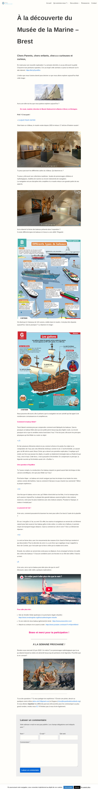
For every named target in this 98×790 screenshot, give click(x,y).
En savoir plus (85, 787)
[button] (67, 3)
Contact (94, 3)
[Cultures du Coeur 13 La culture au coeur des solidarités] (7, 3)
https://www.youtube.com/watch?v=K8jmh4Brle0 (62, 624)
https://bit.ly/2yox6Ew (33, 70)
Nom (22, 734)
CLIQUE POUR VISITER (26, 120)
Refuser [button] (77, 787)
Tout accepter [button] (68, 787)
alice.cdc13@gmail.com (41, 701)
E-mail (42, 734)
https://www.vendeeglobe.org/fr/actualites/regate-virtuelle (38, 617)
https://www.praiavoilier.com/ (62, 621)
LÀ (19, 440)
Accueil (48, 3)
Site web (63, 734)
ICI (19, 489)
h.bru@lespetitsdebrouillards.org (69, 701)
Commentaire (25, 742)
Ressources (85, 3)
